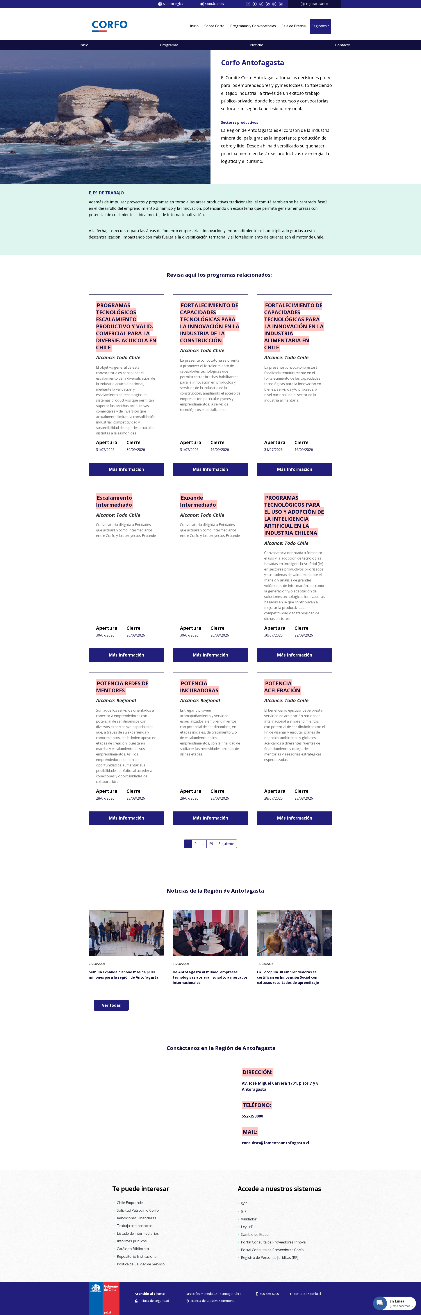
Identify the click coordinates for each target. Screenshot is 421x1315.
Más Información (126, 469)
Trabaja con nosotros (135, 1225)
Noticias (257, 45)
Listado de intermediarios (138, 1233)
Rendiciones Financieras (136, 1218)
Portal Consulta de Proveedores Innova (273, 1242)
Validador (249, 1219)
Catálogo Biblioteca (133, 1248)
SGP (244, 1203)
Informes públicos (132, 1241)
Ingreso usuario (317, 4)
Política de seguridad (154, 1301)
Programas (169, 45)
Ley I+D (247, 1226)
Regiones (319, 25)
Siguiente (226, 843)
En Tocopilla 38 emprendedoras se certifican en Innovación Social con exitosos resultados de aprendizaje (288, 977)
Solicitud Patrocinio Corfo (138, 1210)
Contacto (342, 45)
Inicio (194, 25)
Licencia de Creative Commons (212, 1301)
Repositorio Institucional (137, 1256)
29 (211, 843)
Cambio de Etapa (255, 1234)
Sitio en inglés (173, 4)
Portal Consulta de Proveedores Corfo (272, 1249)
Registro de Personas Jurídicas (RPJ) (270, 1257)
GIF (243, 1211)
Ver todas (111, 1005)
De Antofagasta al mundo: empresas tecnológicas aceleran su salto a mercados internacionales (210, 977)
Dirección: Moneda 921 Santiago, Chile (213, 1294)
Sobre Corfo (214, 25)
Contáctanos (214, 4)
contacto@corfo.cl (307, 1294)
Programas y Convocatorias (253, 25)
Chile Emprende (130, 1202)
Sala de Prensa (294, 25)
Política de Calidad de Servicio (141, 1264)
